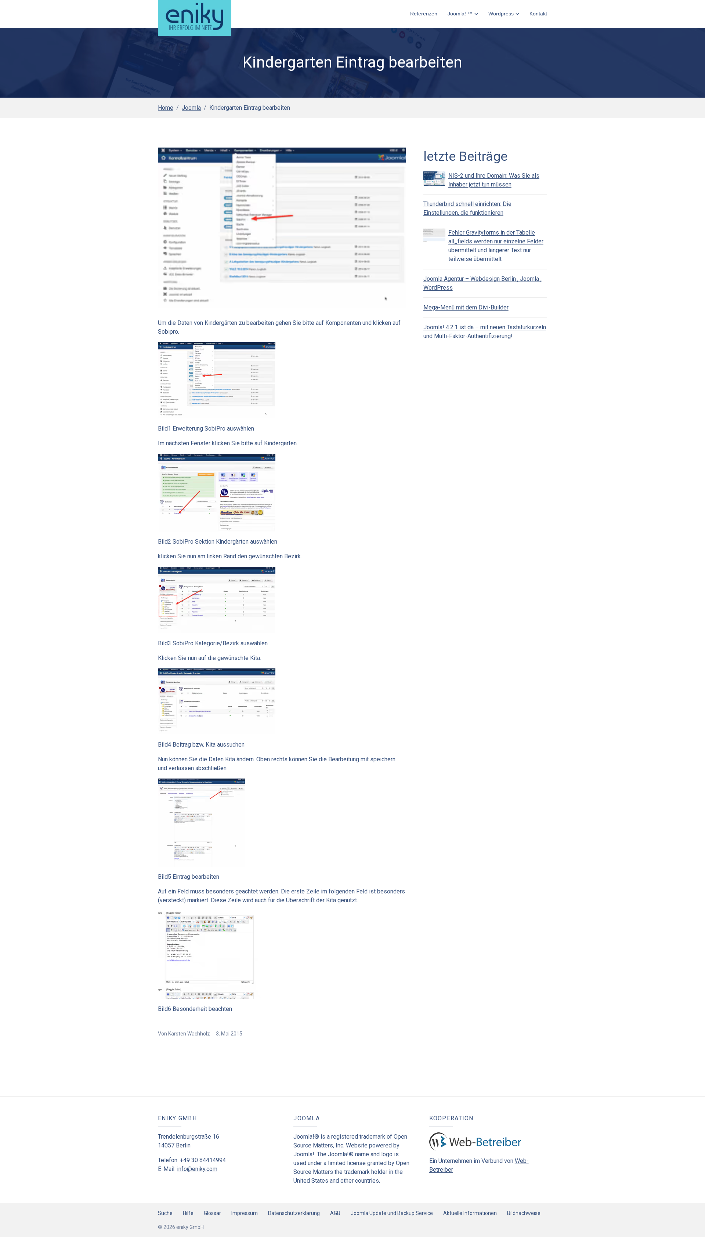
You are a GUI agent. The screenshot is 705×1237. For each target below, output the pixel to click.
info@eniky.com (197, 1168)
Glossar (212, 1213)
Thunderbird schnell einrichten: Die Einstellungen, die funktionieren (467, 208)
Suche (165, 1213)
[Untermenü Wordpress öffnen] (517, 14)
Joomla (191, 107)
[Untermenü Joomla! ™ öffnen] (476, 14)
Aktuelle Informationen (470, 1213)
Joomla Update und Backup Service (392, 1213)
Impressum (244, 1213)
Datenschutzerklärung (294, 1213)
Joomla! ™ (460, 14)
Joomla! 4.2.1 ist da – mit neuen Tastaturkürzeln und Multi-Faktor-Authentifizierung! (484, 332)
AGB (335, 1213)
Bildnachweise (523, 1213)
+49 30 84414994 (203, 1160)
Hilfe (188, 1213)
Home (165, 107)
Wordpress (501, 14)
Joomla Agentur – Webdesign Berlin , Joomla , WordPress (482, 283)
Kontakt (538, 14)
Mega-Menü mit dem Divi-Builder (466, 307)
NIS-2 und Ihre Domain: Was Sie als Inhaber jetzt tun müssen (493, 180)
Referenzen (423, 14)
